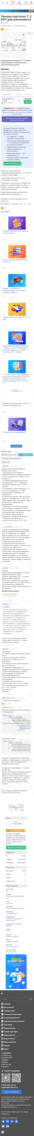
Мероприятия (9, 1035)
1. (2, 466)
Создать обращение (11, 1092)
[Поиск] (7, 3)
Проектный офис (11, 1032)
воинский (15, 204)
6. (2, 698)
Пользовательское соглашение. (12, 1105)
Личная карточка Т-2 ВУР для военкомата (16, 18)
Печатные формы (11, 896)
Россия (8, 931)
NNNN (7, 527)
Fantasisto (8, 698)
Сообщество (6, 1055)
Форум (7, 1045)
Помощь (4, 1062)
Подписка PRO (7, 1058)
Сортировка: (11, 458)
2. (2, 527)
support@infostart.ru (9, 1087)
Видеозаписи (9, 1038)
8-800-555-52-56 (8, 1085)
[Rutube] (7, 1127)
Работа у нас (6, 1064)
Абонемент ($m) (11, 952)
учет (20, 204)
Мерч (6, 1049)
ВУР (29, 204)
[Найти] (31, 999)
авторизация (15, 792)
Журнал (7, 1004)
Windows (9, 926)
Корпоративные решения (14, 1021)
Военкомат (6, 204)
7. (2, 707)
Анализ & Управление (13, 1014)
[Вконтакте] (7, 1122)
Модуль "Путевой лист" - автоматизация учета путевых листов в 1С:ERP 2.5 (14, 291)
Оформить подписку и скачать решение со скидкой (17, 119)
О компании (6, 1053)
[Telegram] (3, 1122)
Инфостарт (5, 201)
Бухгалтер (9, 903)
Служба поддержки (12, 1071)
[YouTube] (3, 1127)
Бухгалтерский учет (12, 946)
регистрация (6, 792)
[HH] (12, 1122)
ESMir (7, 466)
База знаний (9, 1007)
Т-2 (25, 204)
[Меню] (3, 3)
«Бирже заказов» (12, 134)
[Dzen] (16, 1122)
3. (2, 568)
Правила (4, 1060)
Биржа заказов (10, 1042)
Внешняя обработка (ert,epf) (15, 908)
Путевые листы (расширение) (14, 432)
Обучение (8, 1025)
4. (2, 604)
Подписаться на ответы (10, 454)
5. (2, 649)
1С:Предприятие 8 (11, 913)
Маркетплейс (9, 1028)
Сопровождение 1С (11, 1018)
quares (7, 707)
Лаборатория (9, 1011)
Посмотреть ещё (16, 446)
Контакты (5, 1066)
